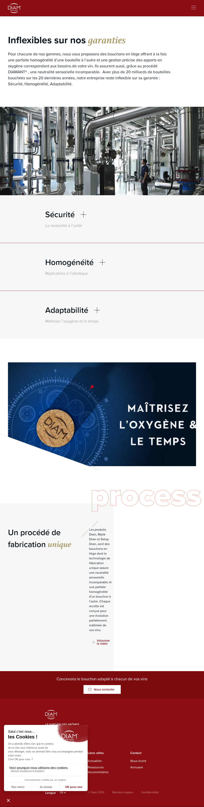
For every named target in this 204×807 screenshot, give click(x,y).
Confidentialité (150, 792)
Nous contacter (104, 689)
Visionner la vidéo (103, 642)
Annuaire (136, 767)
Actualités (95, 761)
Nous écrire (138, 761)
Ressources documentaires (98, 769)
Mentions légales (122, 792)
